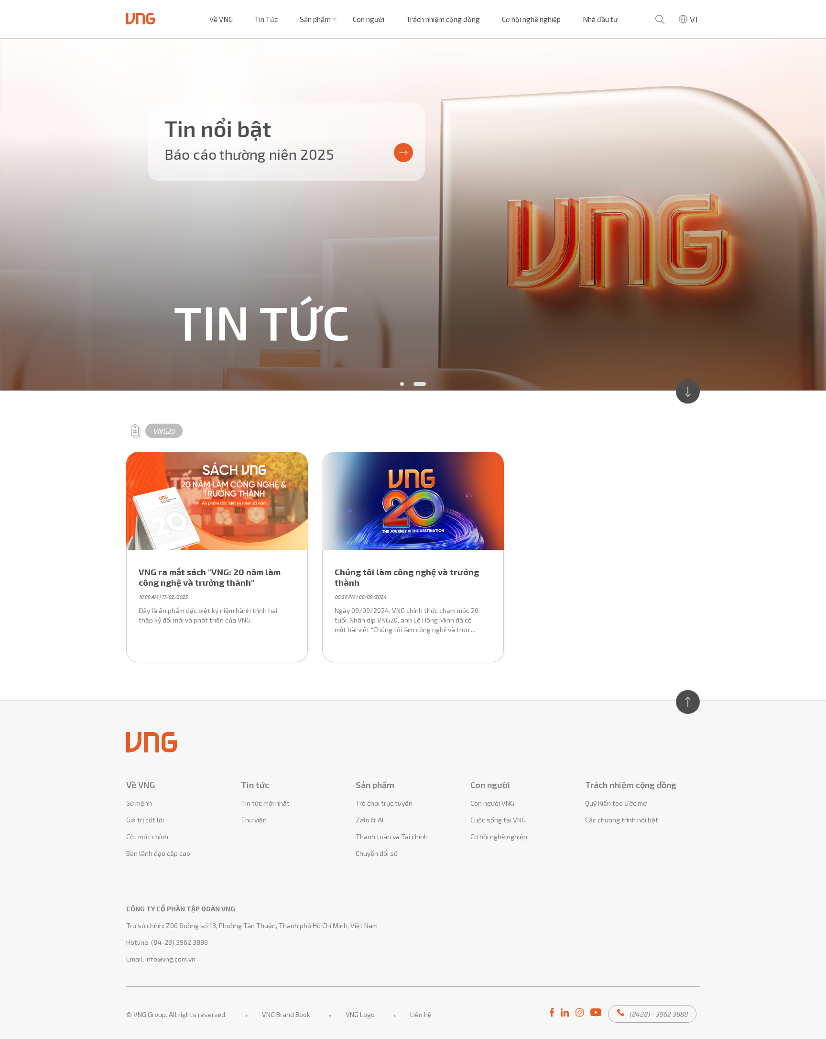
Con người (368, 19)
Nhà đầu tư (600, 19)
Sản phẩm (315, 19)
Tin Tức (266, 19)
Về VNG (221, 19)
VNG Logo (360, 1014)
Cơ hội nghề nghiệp (531, 19)
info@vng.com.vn (170, 959)
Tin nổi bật (217, 128)
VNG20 (164, 431)
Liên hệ (421, 1014)
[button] (402, 384)
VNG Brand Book (286, 1014)
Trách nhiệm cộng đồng (443, 19)
